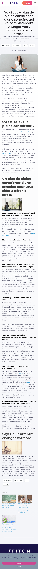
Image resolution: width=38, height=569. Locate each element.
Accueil (19, 7)
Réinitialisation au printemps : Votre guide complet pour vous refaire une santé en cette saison (9, 527)
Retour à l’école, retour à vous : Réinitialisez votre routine (9, 505)
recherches (6, 153)
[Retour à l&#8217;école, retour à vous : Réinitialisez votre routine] (9, 499)
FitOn (21, 373)
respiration (30, 382)
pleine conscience (25, 132)
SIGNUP (27, 3)
